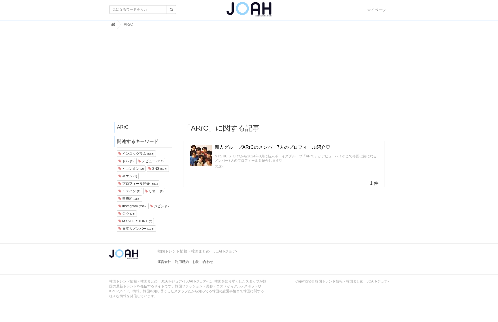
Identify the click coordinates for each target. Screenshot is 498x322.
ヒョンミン (132, 169)
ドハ (127, 161)
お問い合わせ (203, 262)
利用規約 (182, 262)
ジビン (161, 206)
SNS (159, 169)
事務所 (130, 199)
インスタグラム (137, 154)
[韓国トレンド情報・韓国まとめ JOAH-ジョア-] (249, 11)
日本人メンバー (137, 229)
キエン (129, 176)
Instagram (133, 206)
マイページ (376, 10)
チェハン (130, 191)
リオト (155, 191)
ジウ (128, 214)
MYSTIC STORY (136, 221)
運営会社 (164, 262)
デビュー (152, 161)
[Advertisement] (249, 78)
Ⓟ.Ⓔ (218, 167)
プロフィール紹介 (139, 184)
